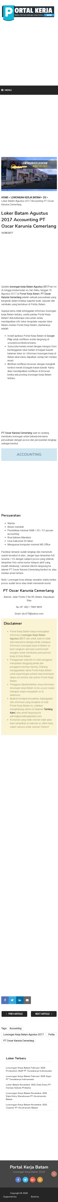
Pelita (51, 1034)
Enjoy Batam (23, 1196)
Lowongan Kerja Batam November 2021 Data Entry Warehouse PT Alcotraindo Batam (26, 1096)
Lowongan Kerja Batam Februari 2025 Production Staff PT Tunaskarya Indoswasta (29, 1069)
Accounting (15, 1028)
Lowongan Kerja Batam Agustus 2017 (23, 1034)
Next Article (42, 1014)
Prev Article (15, 1014)
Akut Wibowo (47, 1196)
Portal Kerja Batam (30, 293)
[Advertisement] (29, 54)
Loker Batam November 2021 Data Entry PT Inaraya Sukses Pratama (28, 1086)
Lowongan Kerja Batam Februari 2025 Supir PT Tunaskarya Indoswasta (29, 1078)
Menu (8, 90)
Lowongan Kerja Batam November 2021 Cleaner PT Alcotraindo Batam (26, 1106)
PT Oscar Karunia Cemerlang (18, 1040)
